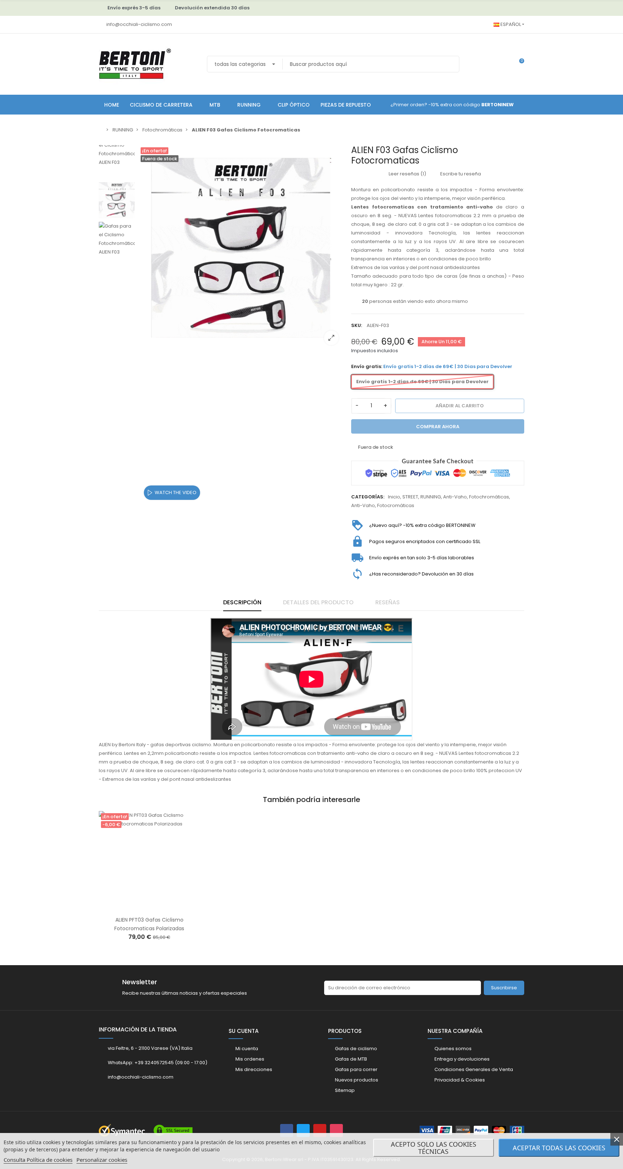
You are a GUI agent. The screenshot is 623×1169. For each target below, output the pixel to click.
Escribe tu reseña (460, 173)
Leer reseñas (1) (407, 173)
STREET (410, 496)
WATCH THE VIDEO (175, 492)
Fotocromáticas (395, 505)
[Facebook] (286, 1130)
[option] (241, 247)
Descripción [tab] (242, 602)
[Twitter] (303, 1130)
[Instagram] (336, 1130)
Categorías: (367, 496)
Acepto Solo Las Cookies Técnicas (433, 1148)
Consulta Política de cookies (38, 1159)
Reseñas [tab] (387, 602)
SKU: (356, 325)
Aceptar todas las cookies (559, 1147)
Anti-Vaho (455, 496)
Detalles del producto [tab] (318, 602)
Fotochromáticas (489, 496)
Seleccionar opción (142, 907)
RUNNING (430, 496)
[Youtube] (319, 1130)
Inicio (394, 496)
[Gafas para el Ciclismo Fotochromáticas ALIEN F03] (241, 247)
